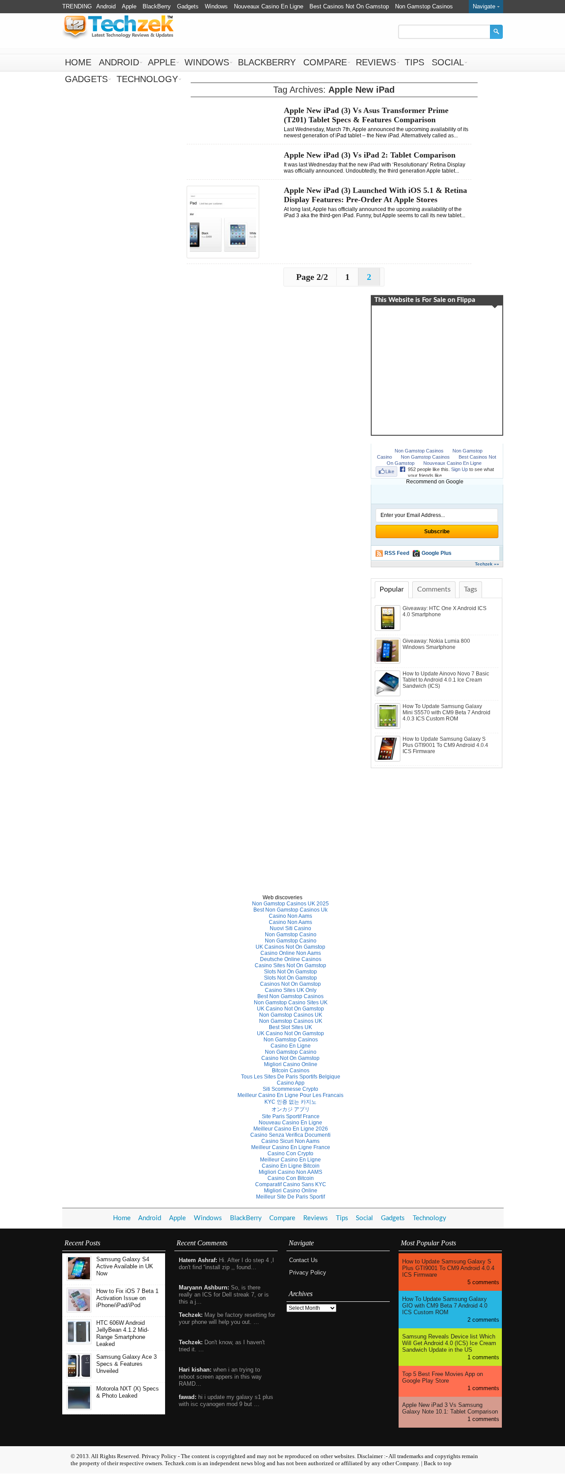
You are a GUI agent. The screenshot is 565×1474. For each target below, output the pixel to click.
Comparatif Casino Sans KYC (290, 1184)
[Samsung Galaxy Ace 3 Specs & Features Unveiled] (79, 1376)
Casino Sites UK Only (290, 990)
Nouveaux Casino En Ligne (268, 6)
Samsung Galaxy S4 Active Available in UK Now (124, 1266)
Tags (470, 589)
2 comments (483, 1319)
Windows (216, 6)
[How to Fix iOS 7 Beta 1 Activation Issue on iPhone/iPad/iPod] (79, 1310)
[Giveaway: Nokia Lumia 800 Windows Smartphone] (388, 662)
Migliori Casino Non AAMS (290, 1172)
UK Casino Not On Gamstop (290, 1009)
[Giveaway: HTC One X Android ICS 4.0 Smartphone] (388, 629)
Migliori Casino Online (290, 1064)
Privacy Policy (307, 1272)
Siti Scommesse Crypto (290, 1089)
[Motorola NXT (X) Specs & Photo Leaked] (79, 1408)
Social (448, 62)
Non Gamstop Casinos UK (290, 1015)
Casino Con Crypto (290, 1153)
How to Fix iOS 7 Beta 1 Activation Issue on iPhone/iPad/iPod (127, 1298)
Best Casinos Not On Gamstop (349, 6)
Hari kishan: (195, 1369)
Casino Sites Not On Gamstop (290, 965)
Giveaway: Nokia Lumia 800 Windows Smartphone (436, 644)
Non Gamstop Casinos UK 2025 (290, 904)
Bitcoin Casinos (290, 1070)
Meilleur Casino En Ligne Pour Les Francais (290, 1095)
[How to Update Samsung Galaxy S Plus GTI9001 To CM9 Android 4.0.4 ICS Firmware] (388, 760)
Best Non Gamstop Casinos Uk (290, 910)
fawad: (187, 1397)
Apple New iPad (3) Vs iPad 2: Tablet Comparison (370, 155)
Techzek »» (487, 564)
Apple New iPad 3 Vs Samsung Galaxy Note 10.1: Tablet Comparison (450, 1408)
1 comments (483, 1357)
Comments (434, 589)
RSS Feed (396, 553)
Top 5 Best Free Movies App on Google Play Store (442, 1377)
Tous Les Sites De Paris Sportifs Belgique (290, 1077)
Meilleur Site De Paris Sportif (290, 1197)
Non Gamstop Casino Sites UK (291, 1002)
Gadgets (188, 6)
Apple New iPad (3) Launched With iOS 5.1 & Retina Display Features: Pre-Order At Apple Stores (375, 195)
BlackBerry (157, 6)
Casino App (291, 1083)
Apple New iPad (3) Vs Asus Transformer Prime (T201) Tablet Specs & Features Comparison (366, 115)
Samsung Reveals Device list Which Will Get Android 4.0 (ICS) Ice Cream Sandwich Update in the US (449, 1343)
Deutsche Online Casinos (290, 959)
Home (78, 62)
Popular (392, 589)
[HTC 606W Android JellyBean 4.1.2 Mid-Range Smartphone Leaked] (79, 1342)
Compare (325, 62)
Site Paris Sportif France (291, 1116)
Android (106, 6)
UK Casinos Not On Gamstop (290, 947)
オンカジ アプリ (290, 1109)
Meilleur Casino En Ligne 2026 (290, 1129)
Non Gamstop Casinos (424, 6)
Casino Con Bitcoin (290, 1178)
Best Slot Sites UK (290, 1027)
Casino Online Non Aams (290, 953)
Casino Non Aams (290, 916)
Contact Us (303, 1260)
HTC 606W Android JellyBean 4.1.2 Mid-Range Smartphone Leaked (122, 1333)
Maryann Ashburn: (204, 1287)
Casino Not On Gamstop (290, 1058)
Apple (129, 6)
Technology (147, 79)
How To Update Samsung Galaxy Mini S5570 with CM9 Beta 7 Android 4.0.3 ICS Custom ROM (446, 712)
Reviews (376, 62)
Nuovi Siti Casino (290, 928)
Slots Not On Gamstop (290, 972)
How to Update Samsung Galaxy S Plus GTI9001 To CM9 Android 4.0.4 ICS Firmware (445, 745)
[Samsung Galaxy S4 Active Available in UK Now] (79, 1278)
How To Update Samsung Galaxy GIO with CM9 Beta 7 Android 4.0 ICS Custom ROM (444, 1306)
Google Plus (437, 553)
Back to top (438, 1463)
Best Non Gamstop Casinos (290, 996)
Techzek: (191, 1315)
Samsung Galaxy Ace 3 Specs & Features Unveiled (126, 1363)
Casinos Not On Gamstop (290, 984)
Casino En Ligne (291, 1046)
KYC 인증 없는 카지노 (290, 1102)
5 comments (483, 1282)
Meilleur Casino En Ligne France (290, 1147)
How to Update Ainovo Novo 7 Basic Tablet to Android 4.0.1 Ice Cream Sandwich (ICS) (446, 680)
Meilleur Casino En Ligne (290, 1160)
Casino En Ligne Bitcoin (291, 1166)
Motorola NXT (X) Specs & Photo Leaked (127, 1392)
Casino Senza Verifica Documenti (290, 1135)
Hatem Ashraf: (198, 1260)
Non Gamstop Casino (290, 934)
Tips (414, 62)
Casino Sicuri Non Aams (290, 1141)
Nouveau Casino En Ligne (290, 1123)
